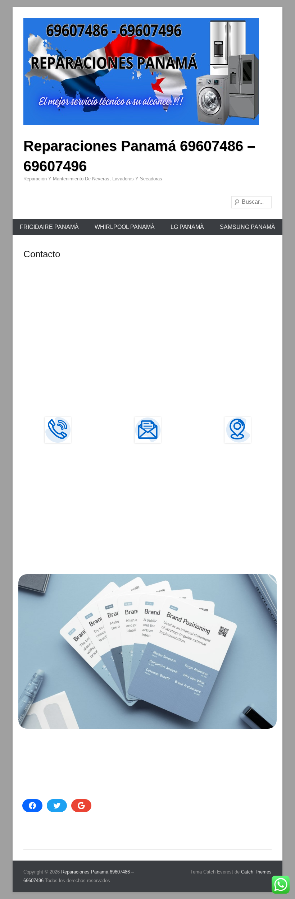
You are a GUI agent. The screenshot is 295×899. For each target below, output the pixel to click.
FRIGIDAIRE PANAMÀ (49, 227)
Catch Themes (256, 872)
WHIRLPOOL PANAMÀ (125, 227)
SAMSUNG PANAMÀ (247, 227)
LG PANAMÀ (187, 227)
